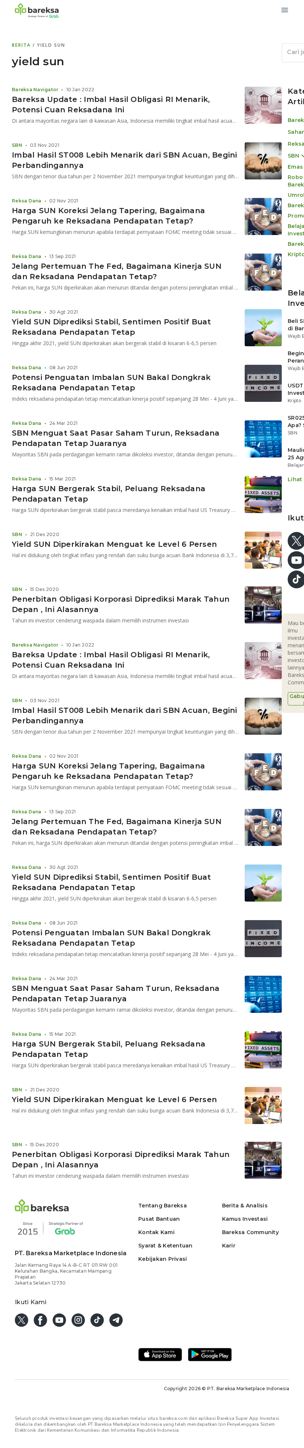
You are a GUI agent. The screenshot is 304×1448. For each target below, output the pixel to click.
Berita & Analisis (245, 1205)
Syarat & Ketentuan (165, 1245)
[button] (42, 1211)
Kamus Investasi (245, 1219)
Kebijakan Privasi (162, 1259)
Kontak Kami (156, 1232)
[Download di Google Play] (210, 1355)
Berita (22, 45)
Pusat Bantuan (159, 1219)
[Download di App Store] (160, 1355)
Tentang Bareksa (162, 1205)
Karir (228, 1245)
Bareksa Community (250, 1232)
